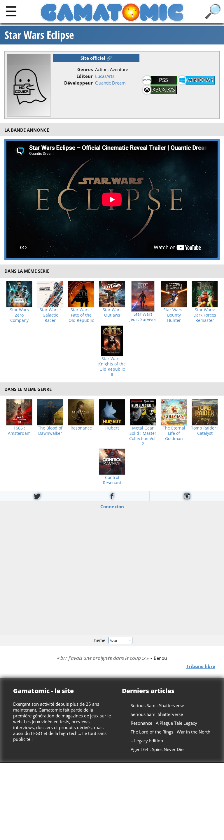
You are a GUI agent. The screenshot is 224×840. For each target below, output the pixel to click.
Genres (85, 69)
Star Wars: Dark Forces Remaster (204, 315)
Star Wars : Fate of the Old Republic (81, 315)
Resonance (81, 428)
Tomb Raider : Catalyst (204, 430)
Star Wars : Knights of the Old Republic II (112, 366)
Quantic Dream (110, 83)
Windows (200, 79)
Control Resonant (112, 480)
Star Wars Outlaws (112, 312)
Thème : (100, 640)
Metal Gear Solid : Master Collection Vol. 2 (143, 435)
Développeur (78, 83)
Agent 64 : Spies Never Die (157, 749)
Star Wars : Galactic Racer (50, 315)
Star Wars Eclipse (39, 35)
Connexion (112, 506)
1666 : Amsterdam (19, 430)
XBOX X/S (163, 89)
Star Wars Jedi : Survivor (143, 317)
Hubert (112, 428)
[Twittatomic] (37, 496)
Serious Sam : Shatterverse (157, 705)
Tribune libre (200, 666)
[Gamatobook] (112, 496)
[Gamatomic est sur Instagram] (187, 496)
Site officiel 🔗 (96, 58)
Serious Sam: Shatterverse (157, 714)
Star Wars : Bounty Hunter (174, 315)
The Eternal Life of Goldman (174, 433)
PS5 (163, 79)
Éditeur (84, 76)
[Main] (11, 10)
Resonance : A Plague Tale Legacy (164, 723)
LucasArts (104, 76)
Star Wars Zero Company (19, 315)
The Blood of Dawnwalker (50, 430)
